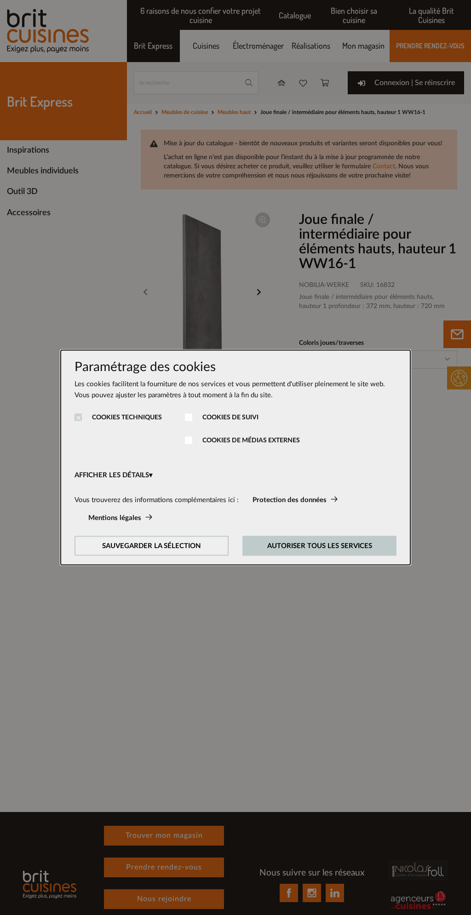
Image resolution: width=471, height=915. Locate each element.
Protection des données (290, 500)
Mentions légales (114, 518)
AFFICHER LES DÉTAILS (112, 475)
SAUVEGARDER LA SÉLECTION (151, 546)
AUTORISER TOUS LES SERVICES (319, 546)
